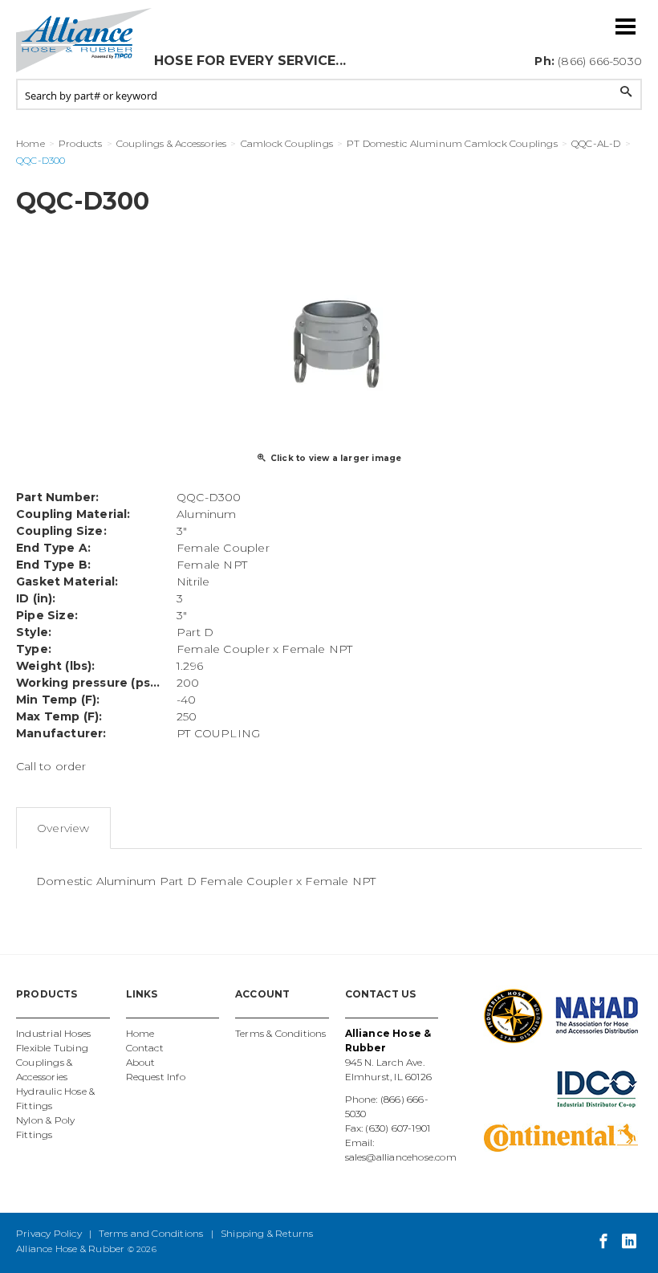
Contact (145, 1048)
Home (140, 1033)
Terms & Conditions (281, 1033)
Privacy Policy (49, 1233)
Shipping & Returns (267, 1233)
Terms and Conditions (151, 1233)
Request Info (155, 1077)
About (141, 1062)
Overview (63, 828)
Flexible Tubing (52, 1048)
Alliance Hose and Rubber (84, 40)
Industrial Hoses (53, 1033)
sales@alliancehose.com (401, 1157)
